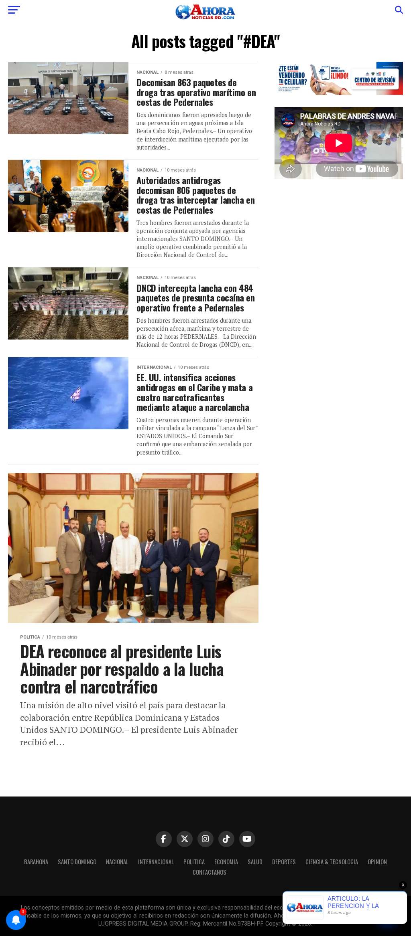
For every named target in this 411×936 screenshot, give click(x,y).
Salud (255, 861)
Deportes (284, 861)
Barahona (36, 861)
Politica (194, 861)
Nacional (117, 861)
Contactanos (209, 872)
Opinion (377, 861)
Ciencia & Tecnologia (331, 861)
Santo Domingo (77, 861)
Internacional (156, 861)
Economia (226, 861)
